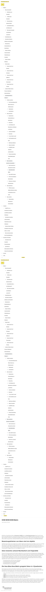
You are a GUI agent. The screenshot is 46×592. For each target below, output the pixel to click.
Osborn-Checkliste (12, 403)
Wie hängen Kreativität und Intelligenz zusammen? (10, 32)
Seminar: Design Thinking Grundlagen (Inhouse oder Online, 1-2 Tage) (8, 228)
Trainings (4, 464)
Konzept (4, 253)
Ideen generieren (9, 113)
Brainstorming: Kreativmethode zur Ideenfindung (7, 46)
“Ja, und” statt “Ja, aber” (12, 394)
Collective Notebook (12, 131)
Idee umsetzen (9, 455)
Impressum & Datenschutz (7, 587)
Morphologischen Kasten (30, 535)
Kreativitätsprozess (8, 295)
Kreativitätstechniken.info (5, 1)
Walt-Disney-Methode (12, 142)
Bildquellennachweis (7, 588)
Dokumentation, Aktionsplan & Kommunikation (11, 201)
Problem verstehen (10, 358)
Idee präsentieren (9, 185)
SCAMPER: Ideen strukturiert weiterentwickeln (11, 149)
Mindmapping (11, 367)
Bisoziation (10, 133)
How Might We (11, 111)
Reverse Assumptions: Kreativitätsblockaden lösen (12, 156)
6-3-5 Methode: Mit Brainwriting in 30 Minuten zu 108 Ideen (12, 127)
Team (4, 255)
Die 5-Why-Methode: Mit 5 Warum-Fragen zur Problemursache (12, 104)
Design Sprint (7, 322)
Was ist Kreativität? (8, 9)
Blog (3, 586)
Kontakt (23, 257)
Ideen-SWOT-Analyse (12, 174)
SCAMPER (21, 535)
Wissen (4, 7)
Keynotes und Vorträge (7, 237)
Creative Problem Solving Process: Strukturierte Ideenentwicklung (8, 91)
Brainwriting (11, 122)
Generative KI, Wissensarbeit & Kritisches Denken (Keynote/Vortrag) (8, 248)
